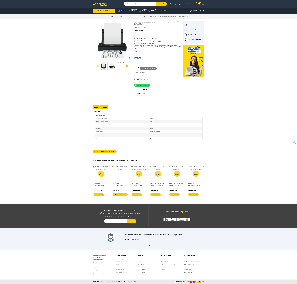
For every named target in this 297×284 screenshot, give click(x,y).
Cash (202, 281)
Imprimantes (141, 272)
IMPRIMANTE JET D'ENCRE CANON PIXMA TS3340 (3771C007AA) (157, 185)
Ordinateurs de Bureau (144, 267)
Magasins (163, 269)
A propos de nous (165, 259)
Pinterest (147, 79)
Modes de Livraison (189, 272)
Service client (164, 261)
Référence (97, 111)
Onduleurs (141, 264)
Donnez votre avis (140, 27)
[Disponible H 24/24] (294, 142)
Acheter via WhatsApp (143, 85)
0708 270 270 (177, 4)
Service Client (187, 269)
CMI (195, 281)
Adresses (118, 267)
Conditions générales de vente (192, 261)
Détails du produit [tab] (100, 107)
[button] (146, 245)
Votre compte (121, 255)
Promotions (141, 259)
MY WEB (135, 281)
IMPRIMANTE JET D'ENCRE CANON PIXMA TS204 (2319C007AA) (176, 185)
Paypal (188, 281)
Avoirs (117, 264)
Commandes (119, 261)
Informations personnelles (122, 259)
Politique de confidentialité (168, 264)
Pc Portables (141, 269)
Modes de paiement (189, 264)
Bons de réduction (120, 269)
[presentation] (98, 66)
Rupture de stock (148, 68)
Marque (136, 51)
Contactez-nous (165, 267)
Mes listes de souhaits (121, 272)
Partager (141, 79)
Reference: (137, 36)
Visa (180, 281)
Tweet (144, 79)
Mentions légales (188, 259)
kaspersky (141, 261)
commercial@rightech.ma (102, 273)
